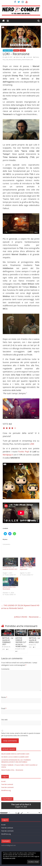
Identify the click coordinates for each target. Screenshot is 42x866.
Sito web (4, 720)
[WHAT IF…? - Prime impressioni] (27, 562)
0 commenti (28, 57)
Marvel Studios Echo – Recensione (12, 770)
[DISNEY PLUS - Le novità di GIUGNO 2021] (10, 562)
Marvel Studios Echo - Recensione (10, 588)
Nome (4, 697)
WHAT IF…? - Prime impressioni (26, 568)
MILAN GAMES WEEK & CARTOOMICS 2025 (15, 754)
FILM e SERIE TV (8, 50)
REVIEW (16, 50)
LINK (32, 444)
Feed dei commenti (7, 787)
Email (3, 708)
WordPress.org (6, 790)
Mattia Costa (19, 57)
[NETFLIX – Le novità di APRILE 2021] (34, 630)
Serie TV (22, 50)
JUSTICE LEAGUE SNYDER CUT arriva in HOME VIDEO (21, 642)
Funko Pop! (23, 451)
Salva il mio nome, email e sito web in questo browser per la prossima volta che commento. (20, 734)
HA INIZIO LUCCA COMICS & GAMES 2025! (15, 757)
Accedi (3, 781)
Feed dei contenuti (7, 784)
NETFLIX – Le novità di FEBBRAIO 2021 (7, 641)
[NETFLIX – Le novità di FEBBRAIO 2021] (7, 630)
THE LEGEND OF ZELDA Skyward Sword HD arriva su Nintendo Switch (20, 606)
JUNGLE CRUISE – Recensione (27, 617)
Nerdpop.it (8, 454)
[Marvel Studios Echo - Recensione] (10, 581)
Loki (7, 59)
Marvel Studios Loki (27, 59)
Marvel (11, 59)
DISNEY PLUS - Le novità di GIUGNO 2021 (10, 568)
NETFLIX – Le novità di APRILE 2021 (34, 640)
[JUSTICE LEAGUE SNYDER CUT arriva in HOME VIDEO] (21, 630)
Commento (5, 669)
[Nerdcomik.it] (3, 21)
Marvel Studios (17, 59)
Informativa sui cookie (9, 858)
